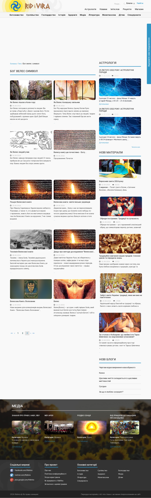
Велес (56, 301)
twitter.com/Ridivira (23, 475)
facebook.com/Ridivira (23, 470)
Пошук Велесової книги (20, 202)
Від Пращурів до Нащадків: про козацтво (123, 416)
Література (94, 15)
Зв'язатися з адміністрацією (56, 484)
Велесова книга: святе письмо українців (72, 202)
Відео (89, 437)
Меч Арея (49, 415)
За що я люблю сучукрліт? (111, 392)
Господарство (49, 15)
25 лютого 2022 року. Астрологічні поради (116, 71)
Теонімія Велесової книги (21, 252)
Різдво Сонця (84, 415)
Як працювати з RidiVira (54, 480)
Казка (102, 373)
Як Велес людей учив (19, 152)
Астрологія (90, 9)
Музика (24, 437)
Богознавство (16, 15)
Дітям (122, 15)
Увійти (140, 3)
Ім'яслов (115, 9)
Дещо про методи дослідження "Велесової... (74, 252)
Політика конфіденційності (55, 474)
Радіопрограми (126, 437)
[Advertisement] (75, 41)
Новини (103, 9)
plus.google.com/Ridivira (24, 479)
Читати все (136, 147)
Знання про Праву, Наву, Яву (26, 415)
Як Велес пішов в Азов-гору (22, 102)
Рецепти (127, 9)
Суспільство (32, 15)
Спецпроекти (134, 15)
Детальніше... (18, 447)
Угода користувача (52, 477)
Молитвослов (109, 15)
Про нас (48, 470)
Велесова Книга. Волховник (22, 301)
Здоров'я (72, 15)
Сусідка (102, 386)
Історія (61, 15)
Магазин (139, 9)
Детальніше (104, 104)
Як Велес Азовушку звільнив (67, 102)
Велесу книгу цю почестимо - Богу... (70, 152)
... (29, 115)
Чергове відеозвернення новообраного (117, 367)
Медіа (83, 15)
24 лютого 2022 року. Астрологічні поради (116, 110)
